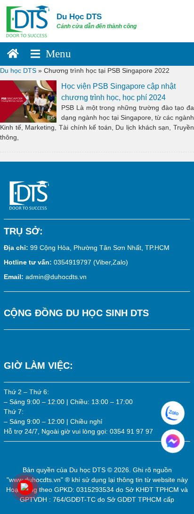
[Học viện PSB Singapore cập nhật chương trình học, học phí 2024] (28, 100)
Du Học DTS (79, 16)
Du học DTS (18, 70)
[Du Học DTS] (28, 20)
